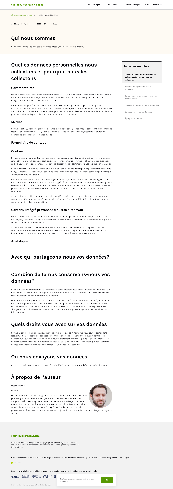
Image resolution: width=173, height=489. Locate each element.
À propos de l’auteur (133, 118)
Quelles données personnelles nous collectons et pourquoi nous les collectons (140, 77)
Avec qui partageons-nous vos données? (138, 87)
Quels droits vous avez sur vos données (142, 105)
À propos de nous (152, 5)
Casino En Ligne (93, 5)
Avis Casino (112, 5)
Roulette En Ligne (133, 5)
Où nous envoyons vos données (138, 112)
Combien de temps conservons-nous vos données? (141, 97)
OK (107, 480)
